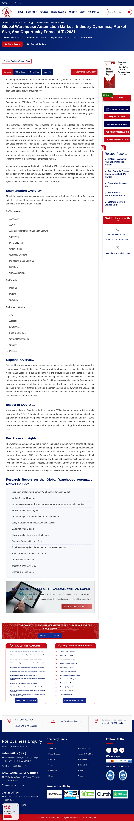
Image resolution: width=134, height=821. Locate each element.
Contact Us (93, 12)
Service (51, 765)
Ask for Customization (117, 132)
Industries (31, 12)
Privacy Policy (84, 748)
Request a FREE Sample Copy (84, 72)
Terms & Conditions (86, 754)
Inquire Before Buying (117, 139)
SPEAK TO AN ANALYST (50, 635)
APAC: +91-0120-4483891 (26, 726)
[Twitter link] (115, 750)
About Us (52, 748)
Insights (73, 12)
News (50, 776)
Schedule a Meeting (118, 109)
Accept (7, 817)
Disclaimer (82, 759)
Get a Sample (14, 44)
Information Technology (22, 22)
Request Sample (117, 117)
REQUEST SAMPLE (26, 701)
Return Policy (83, 765)
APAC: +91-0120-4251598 (117, 239)
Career (80, 776)
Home (20, 12)
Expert (80, 770)
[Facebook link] (108, 750)
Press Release (58, 12)
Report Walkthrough (117, 124)
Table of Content (38, 44)
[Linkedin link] (121, 750)
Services (44, 12)
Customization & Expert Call (76, 606)
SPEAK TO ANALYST (74, 701)
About (82, 12)
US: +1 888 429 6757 (117, 235)
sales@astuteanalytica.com (118, 253)
